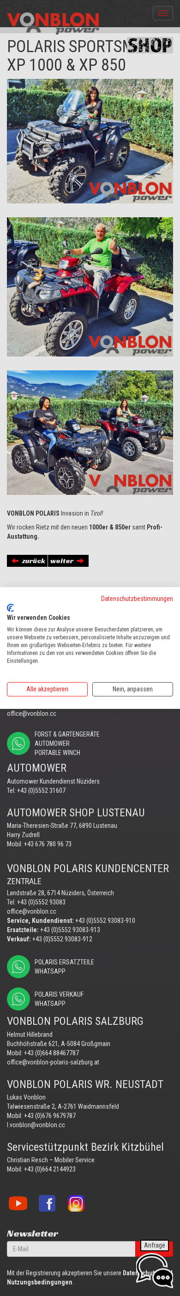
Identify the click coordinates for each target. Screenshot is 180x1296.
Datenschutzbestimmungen (137, 598)
